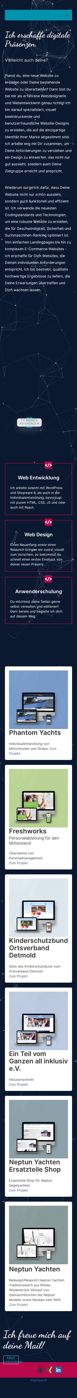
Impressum (38, 1380)
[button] (66, 15)
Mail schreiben (11, 1360)
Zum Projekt (18, 863)
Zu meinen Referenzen (29, 422)
